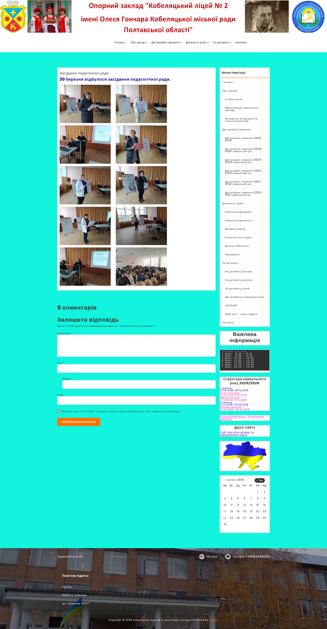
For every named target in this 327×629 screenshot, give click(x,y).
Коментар (64, 333)
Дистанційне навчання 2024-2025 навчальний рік (244, 150)
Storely (214, 620)
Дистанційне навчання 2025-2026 (243, 139)
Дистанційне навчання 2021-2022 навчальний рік (243, 183)
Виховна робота (235, 229)
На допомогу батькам (238, 271)
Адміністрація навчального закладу (242, 109)
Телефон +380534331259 (251, 557)
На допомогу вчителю (238, 280)
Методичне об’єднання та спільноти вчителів (241, 120)
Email (67, 379)
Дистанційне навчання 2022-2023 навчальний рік (243, 172)
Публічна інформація (238, 212)
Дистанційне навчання (236, 129)
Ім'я (60, 363)
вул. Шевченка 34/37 (75, 603)
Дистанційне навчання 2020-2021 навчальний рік (243, 194)
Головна (227, 82)
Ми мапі (212, 557)
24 (225, 518)
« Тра (259, 480)
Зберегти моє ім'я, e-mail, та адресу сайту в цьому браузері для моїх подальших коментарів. (121, 411)
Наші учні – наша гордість (241, 314)
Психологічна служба (238, 237)
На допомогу (230, 263)
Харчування (232, 254)
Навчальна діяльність (238, 220)
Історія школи (233, 99)
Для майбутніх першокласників (244, 297)
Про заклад (229, 90)
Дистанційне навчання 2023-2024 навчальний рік (243, 161)
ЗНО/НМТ (231, 305)
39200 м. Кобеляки (74, 595)
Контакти (228, 322)
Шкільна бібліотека (237, 246)
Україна (67, 586)
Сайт (60, 395)
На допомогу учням (237, 288)
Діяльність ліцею (233, 203)
